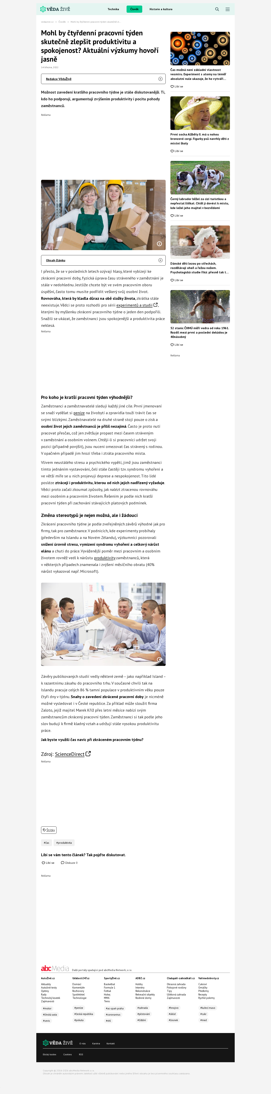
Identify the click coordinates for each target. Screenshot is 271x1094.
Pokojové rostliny (176, 987)
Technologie (79, 998)
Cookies (67, 1054)
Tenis (107, 1001)
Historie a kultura (161, 9)
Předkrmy (203, 991)
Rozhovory (78, 991)
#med (203, 1020)
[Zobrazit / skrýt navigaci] (227, 9)
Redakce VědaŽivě (58, 79)
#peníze (78, 1008)
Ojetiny (45, 991)
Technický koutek (50, 998)
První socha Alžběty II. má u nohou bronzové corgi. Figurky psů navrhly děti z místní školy (199, 138)
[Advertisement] (103, 144)
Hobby (139, 984)
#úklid (172, 1014)
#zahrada (142, 1008)
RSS (81, 1054)
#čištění (141, 1020)
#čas (46, 842)
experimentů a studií (134, 305)
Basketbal (109, 984)
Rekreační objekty (145, 994)
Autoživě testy (49, 987)
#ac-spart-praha (115, 1008)
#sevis (46, 1020)
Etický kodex (49, 1054)
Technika (113, 9)
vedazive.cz (47, 21)
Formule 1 (109, 987)
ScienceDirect (70, 754)
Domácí (76, 984)
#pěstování (143, 1014)
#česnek (173, 1020)
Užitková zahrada (176, 994)
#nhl (108, 1020)
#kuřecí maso (207, 1008)
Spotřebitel (78, 994)
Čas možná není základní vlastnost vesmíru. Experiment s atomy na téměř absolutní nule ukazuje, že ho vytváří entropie (198, 74)
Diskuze (71, 862)
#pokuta (79, 1020)
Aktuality (46, 984)
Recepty (202, 994)
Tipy (169, 991)
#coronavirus (113, 1014)
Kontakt (111, 1043)
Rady (43, 994)
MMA (107, 998)
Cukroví (202, 984)
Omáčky (202, 987)
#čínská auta (50, 1014)
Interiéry (140, 987)
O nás (82, 1043)
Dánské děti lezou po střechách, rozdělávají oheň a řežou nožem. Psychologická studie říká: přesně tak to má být (199, 268)
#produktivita (64, 842)
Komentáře (78, 987)
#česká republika (83, 1014)
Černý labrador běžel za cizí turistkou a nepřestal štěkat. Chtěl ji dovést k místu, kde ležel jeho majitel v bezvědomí (199, 203)
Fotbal (107, 991)
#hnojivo (174, 1008)
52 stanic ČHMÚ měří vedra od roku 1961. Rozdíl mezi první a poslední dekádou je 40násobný (199, 332)
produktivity (104, 557)
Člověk (134, 9)
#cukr (203, 1014)
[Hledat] (217, 9)
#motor (47, 1008)
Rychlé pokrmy (206, 998)
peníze (79, 412)
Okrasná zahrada (176, 984)
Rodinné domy (143, 998)
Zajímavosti (47, 1001)
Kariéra (96, 1043)
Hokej (107, 994)
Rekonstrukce (143, 991)
